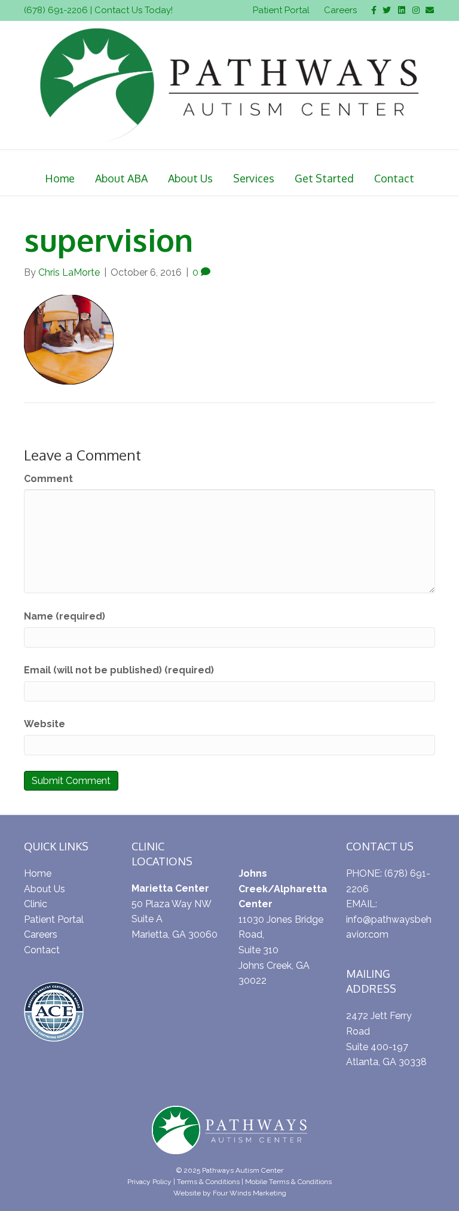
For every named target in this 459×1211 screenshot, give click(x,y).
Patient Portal (281, 10)
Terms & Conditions (208, 1182)
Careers (340, 10)
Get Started (324, 178)
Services (253, 178)
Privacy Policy (149, 1182)
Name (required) (64, 616)
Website (44, 724)
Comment (48, 478)
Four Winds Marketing (249, 1193)
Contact (394, 178)
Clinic (35, 904)
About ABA (121, 178)
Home (60, 178)
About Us (190, 178)
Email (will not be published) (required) (119, 670)
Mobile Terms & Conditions (288, 1182)
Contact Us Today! (133, 10)
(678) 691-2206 (56, 10)
